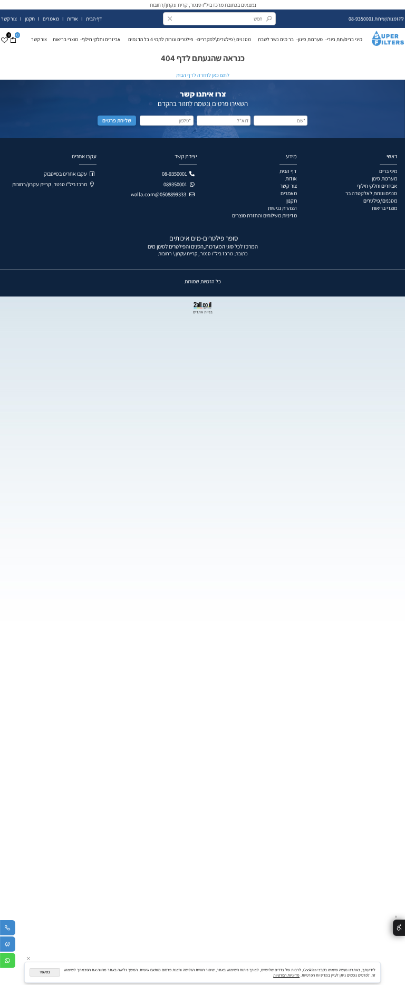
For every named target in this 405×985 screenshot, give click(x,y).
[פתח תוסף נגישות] (399, 928)
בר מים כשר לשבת (276, 39)
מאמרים (51, 18)
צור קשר (9, 18)
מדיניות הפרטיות (286, 975)
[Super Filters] (384, 36)
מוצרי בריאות (65, 39)
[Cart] (13, 39)
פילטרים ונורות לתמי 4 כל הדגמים (160, 39)
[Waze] (8, 945)
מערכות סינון (310, 39)
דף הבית (94, 18)
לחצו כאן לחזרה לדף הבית (202, 75)
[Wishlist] (4, 39)
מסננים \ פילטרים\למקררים (225, 39)
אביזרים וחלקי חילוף (103, 39)
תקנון (29, 18)
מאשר (44, 972)
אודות (72, 18)
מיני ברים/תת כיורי (344, 39)
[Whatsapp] (8, 962)
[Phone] (8, 929)
